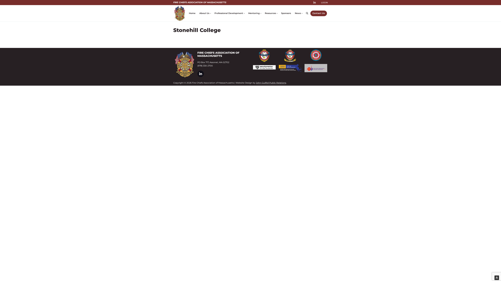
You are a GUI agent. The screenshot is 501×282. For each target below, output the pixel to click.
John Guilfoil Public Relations (271, 83)
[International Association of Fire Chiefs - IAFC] (264, 55)
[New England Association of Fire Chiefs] (290, 55)
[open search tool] (307, 13)
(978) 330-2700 (205, 65)
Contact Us (318, 13)
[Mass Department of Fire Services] (316, 55)
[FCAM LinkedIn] (200, 74)
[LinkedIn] (314, 2)
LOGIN (324, 2)
